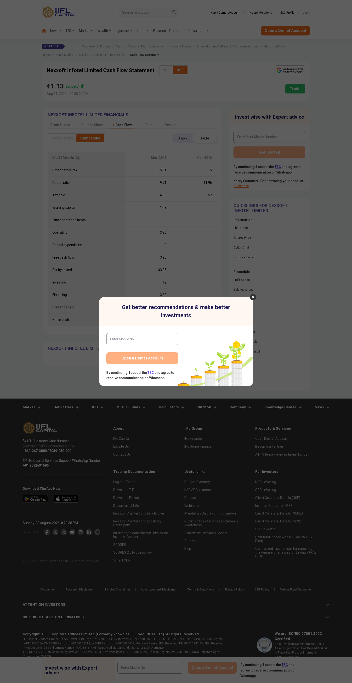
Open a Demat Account (142, 358)
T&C (151, 373)
